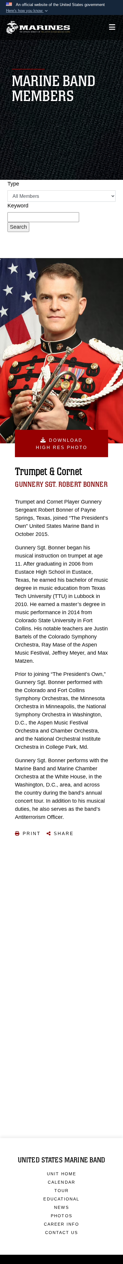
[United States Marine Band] (38, 27)
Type (13, 184)
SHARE (64, 833)
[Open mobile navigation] (112, 27)
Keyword (17, 206)
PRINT (32, 833)
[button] (27, 11)
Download (61, 444)
